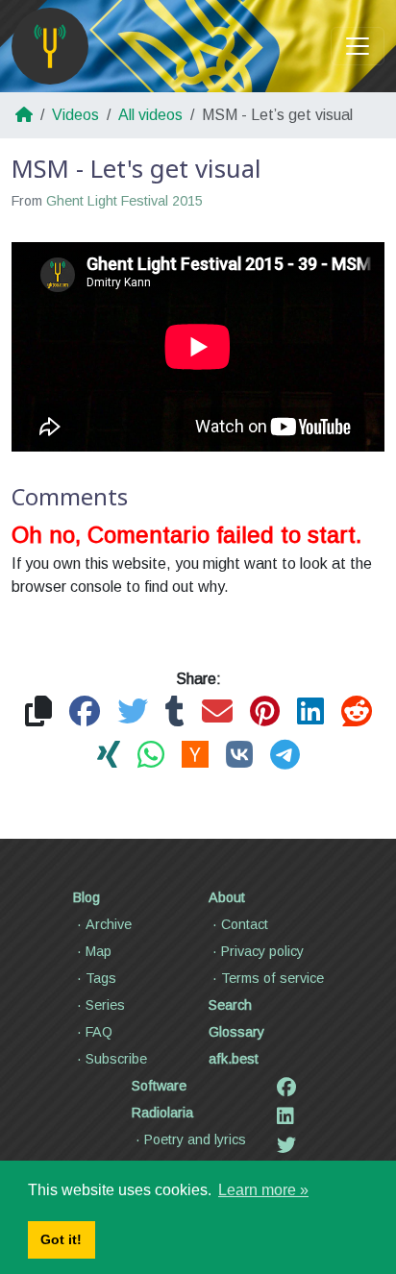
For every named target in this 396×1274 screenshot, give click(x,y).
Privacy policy (262, 951)
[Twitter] (286, 1145)
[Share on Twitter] (133, 712)
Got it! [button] (61, 1239)
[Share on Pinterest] (264, 712)
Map (98, 951)
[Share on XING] (108, 755)
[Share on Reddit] (357, 712)
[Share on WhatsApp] (151, 755)
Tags (101, 978)
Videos (75, 115)
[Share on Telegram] (285, 755)
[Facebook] (286, 1087)
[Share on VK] (239, 755)
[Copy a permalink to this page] (38, 712)
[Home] (50, 46)
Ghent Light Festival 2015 (124, 200)
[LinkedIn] (285, 1116)
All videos (150, 115)
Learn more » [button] (263, 1190)
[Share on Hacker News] (195, 755)
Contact (244, 924)
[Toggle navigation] (357, 46)
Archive (109, 924)
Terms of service (272, 978)
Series (105, 1005)
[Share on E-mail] (217, 712)
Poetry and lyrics (195, 1139)
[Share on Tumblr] (175, 712)
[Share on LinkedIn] (310, 712)
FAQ (99, 1032)
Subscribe (116, 1058)
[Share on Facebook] (85, 712)
